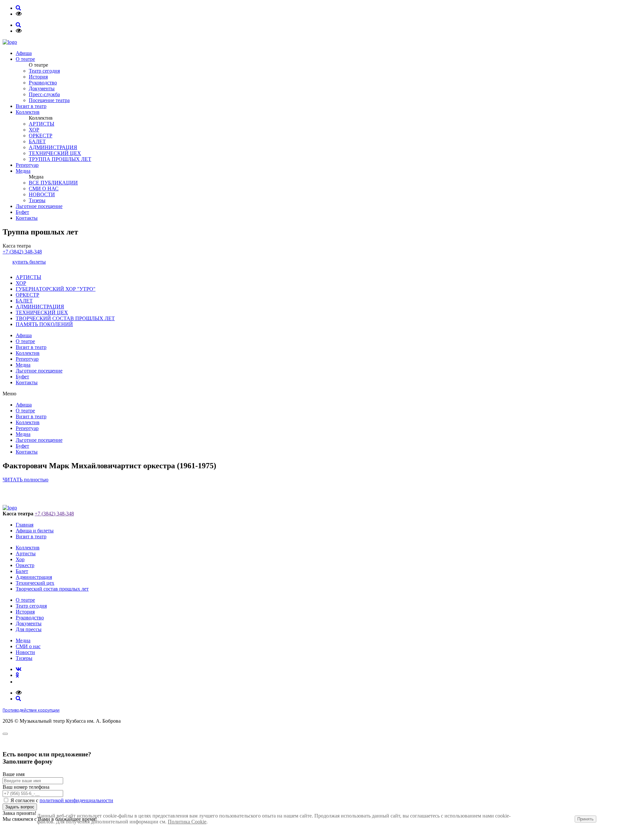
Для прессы (29, 629)
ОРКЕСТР (40, 135)
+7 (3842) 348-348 (22, 251)
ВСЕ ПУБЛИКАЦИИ (53, 182)
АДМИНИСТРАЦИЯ (53, 147)
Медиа (23, 171)
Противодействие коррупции (31, 710)
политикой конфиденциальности (76, 800)
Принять (585, 819)
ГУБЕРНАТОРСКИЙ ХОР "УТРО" (56, 289)
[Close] (5, 734)
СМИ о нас (28, 646)
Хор (20, 559)
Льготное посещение (39, 206)
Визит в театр (31, 106)
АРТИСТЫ (41, 124)
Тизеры (37, 200)
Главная (24, 524)
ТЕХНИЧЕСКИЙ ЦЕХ (55, 153)
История (38, 76)
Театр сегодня (44, 71)
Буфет (22, 212)
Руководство (43, 82)
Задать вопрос (19, 806)
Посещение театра (49, 100)
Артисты (26, 553)
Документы (42, 88)
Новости (25, 652)
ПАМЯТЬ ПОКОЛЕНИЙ (44, 324)
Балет (22, 571)
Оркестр (25, 565)
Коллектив (28, 112)
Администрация (34, 577)
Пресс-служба (44, 94)
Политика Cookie (187, 821)
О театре (25, 59)
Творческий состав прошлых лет (52, 589)
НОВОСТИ (42, 194)
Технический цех (35, 583)
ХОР (34, 129)
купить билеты (29, 262)
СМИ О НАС (44, 188)
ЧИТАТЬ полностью (25, 479)
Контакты (27, 218)
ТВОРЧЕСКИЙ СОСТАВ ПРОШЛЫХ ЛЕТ (65, 318)
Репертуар (27, 165)
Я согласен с (61, 800)
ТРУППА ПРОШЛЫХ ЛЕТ (60, 159)
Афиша (24, 53)
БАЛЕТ (37, 141)
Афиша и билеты (35, 530)
